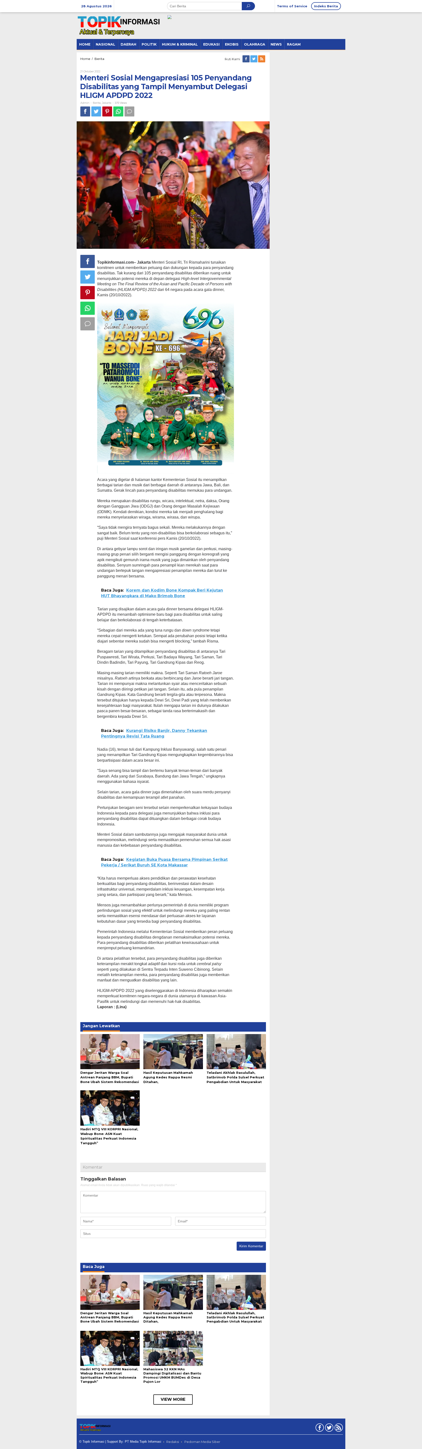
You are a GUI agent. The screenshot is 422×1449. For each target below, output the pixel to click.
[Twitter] (254, 59)
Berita (97, 103)
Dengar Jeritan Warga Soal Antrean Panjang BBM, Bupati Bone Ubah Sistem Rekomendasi (109, 1077)
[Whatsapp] (118, 111)
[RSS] (262, 59)
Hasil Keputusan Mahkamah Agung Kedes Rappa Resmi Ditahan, (168, 1077)
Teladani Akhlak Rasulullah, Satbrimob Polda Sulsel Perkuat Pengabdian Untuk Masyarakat (235, 1077)
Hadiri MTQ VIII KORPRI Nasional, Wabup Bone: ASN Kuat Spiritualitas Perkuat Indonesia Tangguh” (109, 1375)
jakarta (106, 103)
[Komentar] (129, 111)
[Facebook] (246, 59)
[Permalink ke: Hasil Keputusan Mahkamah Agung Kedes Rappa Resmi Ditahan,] (173, 1051)
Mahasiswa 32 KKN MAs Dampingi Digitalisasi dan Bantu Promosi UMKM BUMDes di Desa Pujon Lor (172, 1375)
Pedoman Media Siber (202, 1442)
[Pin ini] (107, 111)
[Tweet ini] (96, 111)
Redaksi (172, 1442)
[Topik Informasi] (119, 25)
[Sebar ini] (85, 111)
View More (173, 1399)
